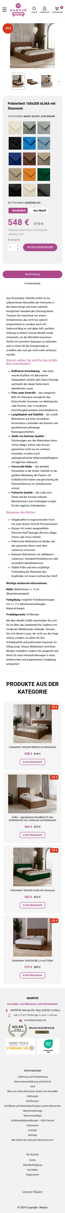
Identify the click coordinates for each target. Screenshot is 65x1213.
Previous (5, 81)
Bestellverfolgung (32, 1165)
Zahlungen (32, 1096)
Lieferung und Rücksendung (33, 1076)
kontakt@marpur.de (35, 1020)
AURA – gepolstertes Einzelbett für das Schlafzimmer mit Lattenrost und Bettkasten (32, 819)
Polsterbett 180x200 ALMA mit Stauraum (32, 890)
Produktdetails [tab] (32, 283)
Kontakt (32, 1130)
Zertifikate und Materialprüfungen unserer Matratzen (32, 1106)
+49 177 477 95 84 (24, 1015)
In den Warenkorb (32, 761)
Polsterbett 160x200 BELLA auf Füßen (32, 960)
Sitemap (32, 1135)
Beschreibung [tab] (32, 274)
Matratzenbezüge (32, 1110)
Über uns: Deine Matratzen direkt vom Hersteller (32, 1091)
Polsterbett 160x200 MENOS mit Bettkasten (32, 747)
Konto (32, 1160)
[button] (34, 9)
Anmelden (32, 1169)
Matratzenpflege (32, 1115)
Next (59, 81)
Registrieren (32, 1174)
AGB (32, 1086)
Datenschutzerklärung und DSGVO (32, 1081)
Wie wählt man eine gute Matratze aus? (32, 1140)
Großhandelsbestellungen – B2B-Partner (32, 1120)
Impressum (33, 1125)
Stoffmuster (32, 1101)
